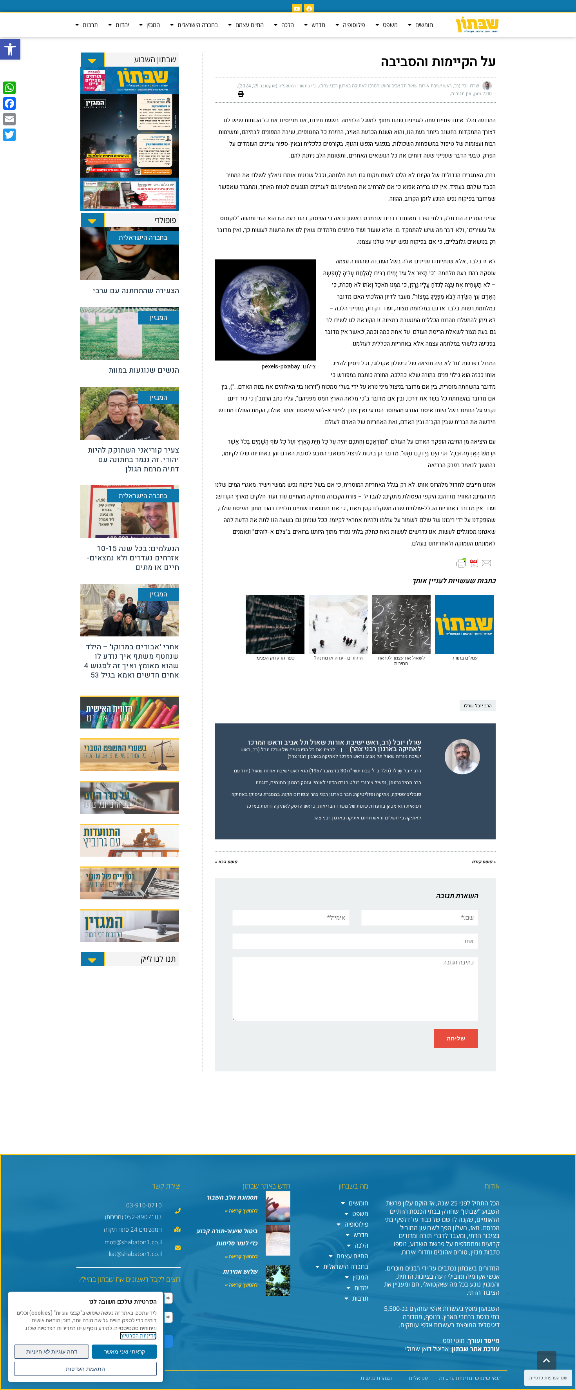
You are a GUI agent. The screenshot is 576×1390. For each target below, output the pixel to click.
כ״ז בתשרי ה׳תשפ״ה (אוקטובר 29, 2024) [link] (277, 85)
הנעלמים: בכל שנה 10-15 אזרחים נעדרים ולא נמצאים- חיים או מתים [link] (133, 558)
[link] (10, 49)
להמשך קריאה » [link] (241, 1210)
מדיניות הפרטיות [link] (138, 1336)
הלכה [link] (287, 25)
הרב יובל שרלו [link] (478, 705)
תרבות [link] (90, 25)
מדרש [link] (318, 25)
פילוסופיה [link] (354, 25)
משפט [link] (390, 25)
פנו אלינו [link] (418, 1378)
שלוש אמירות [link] (240, 1271)
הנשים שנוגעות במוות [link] (144, 370)
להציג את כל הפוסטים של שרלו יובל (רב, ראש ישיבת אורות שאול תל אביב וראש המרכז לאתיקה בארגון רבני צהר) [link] (331, 753)
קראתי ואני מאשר (124, 1351)
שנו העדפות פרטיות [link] (548, 1377)
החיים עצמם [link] (249, 25)
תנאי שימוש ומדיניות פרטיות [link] (470, 1378)
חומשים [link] (424, 25)
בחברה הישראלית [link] (198, 25)
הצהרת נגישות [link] (376, 1378)
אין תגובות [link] (461, 93)
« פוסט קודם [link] (484, 862)
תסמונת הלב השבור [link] (232, 1197)
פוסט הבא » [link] (226, 862)
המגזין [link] (153, 25)
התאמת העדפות (85, 1368)
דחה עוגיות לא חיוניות (51, 1351)
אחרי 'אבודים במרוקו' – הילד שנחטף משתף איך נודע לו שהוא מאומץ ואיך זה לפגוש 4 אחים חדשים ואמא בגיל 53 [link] (131, 661)
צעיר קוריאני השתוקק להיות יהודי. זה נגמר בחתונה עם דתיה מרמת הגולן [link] (133, 460)
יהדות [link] (122, 25)
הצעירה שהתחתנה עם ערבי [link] (135, 290)
